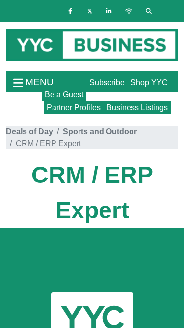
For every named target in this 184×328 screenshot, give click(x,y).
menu (38, 82)
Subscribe (107, 82)
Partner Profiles (74, 107)
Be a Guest (64, 94)
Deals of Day (29, 131)
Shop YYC (149, 82)
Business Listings (137, 107)
